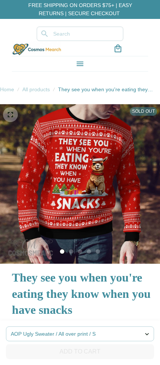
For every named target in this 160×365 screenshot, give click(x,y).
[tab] (62, 251)
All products (36, 89)
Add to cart (80, 351)
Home (7, 89)
